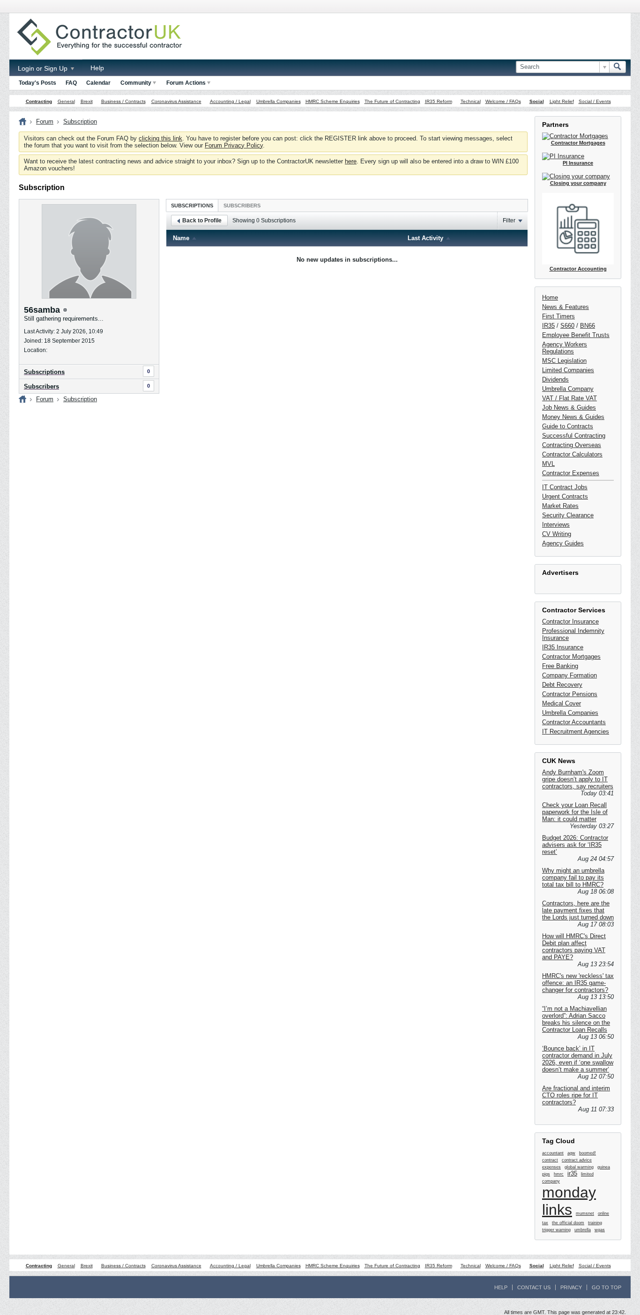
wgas (600, 1229)
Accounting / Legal (230, 101)
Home (550, 297)
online (603, 1213)
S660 (567, 325)
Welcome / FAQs (503, 101)
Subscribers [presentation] (241, 205)
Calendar (98, 83)
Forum (44, 121)
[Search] (617, 67)
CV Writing (556, 533)
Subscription (80, 121)
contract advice (577, 1160)
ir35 (572, 1173)
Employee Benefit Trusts (576, 334)
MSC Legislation (564, 360)
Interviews (556, 524)
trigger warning (556, 1229)
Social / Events (595, 101)
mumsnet (585, 1213)
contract (550, 1160)
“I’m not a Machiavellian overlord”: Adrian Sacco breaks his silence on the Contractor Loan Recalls (576, 1019)
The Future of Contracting (392, 101)
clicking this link (160, 138)
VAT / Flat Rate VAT (569, 398)
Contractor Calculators (572, 454)
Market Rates (560, 505)
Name (181, 238)
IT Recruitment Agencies (575, 731)
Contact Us (534, 1287)
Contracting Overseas (571, 444)
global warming (579, 1167)
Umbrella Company (568, 388)
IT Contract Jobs (565, 487)
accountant (553, 1153)
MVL (548, 463)
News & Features (565, 306)
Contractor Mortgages (571, 656)
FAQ (71, 83)
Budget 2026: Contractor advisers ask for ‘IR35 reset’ (575, 844)
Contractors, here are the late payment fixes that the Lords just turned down (578, 910)
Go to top (606, 1287)
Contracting (39, 101)
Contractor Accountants (574, 722)
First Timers (558, 316)
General (66, 101)
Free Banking (560, 665)
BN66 (587, 325)
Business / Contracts (123, 101)
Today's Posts (37, 83)
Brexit (87, 101)
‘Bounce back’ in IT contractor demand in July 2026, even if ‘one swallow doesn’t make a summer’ (577, 1059)
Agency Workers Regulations (564, 348)
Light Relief (562, 101)
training (595, 1222)
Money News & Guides (573, 416)
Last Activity (425, 238)
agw (571, 1153)
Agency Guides (563, 543)
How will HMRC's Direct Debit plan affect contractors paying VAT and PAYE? (574, 947)
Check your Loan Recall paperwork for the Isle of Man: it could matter (575, 812)
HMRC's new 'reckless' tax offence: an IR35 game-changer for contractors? (578, 982)
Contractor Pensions (569, 694)
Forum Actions (186, 83)
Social (536, 101)
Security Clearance (568, 515)
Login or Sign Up (43, 68)
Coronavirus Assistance (176, 101)
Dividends (555, 379)
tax (545, 1222)
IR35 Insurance (562, 647)
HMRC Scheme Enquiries (332, 101)
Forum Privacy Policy (234, 145)
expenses (551, 1167)
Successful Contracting (573, 435)
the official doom (568, 1222)
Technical (471, 101)
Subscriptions (44, 371)
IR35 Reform (438, 101)
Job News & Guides (569, 407)
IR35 (548, 325)
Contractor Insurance (570, 621)
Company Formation (569, 675)
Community (135, 83)
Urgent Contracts (565, 496)
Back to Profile (202, 220)
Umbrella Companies (278, 101)
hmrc (559, 1174)
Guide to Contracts (567, 426)
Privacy (571, 1287)
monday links (569, 1201)
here (351, 161)
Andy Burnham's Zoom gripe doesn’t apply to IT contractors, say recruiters (577, 779)
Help (97, 68)
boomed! (587, 1153)
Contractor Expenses (570, 473)
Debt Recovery (562, 684)
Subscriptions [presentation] (192, 205)
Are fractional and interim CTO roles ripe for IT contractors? (576, 1095)
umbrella (582, 1229)
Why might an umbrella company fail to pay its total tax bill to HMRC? (573, 877)
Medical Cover (561, 703)
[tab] (192, 205)
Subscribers (41, 386)
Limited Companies (568, 370)
